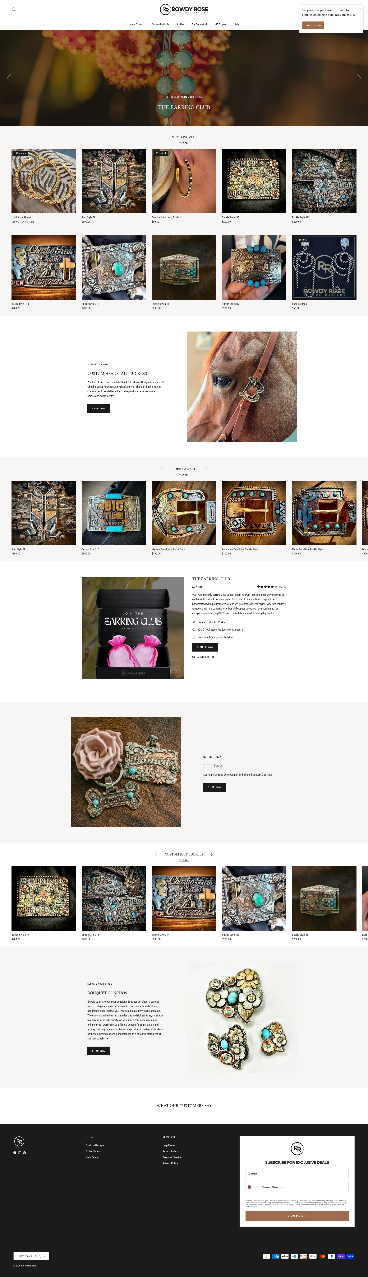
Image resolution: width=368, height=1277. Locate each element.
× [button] (360, 8)
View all (184, 143)
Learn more (313, 25)
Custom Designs (95, 1145)
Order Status (93, 1151)
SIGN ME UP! (297, 1216)
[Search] (14, 9)
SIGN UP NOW (205, 647)
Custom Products (160, 24)
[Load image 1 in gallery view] (133, 628)
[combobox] (253, 1187)
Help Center (92, 1157)
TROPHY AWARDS (184, 469)
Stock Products (137, 24)
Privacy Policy (170, 1163)
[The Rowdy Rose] (184, 9)
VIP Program (221, 24)
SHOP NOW (98, 408)
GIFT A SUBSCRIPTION (203, 657)
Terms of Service (172, 1157)
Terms (255, 1206)
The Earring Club (199, 24)
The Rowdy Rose (28, 1265)
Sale (237, 24)
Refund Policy (170, 1151)
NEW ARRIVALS (184, 137)
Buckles (180, 24)
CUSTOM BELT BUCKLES (184, 854)
